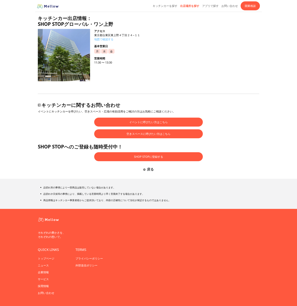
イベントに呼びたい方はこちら (148, 122)
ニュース (43, 265)
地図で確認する (103, 39)
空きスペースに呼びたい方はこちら (148, 134)
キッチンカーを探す (165, 6)
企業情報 (43, 272)
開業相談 (250, 6)
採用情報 (43, 286)
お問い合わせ (229, 6)
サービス (43, 279)
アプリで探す (210, 6)
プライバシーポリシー (89, 258)
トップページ (46, 258)
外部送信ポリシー (86, 265)
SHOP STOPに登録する (148, 157)
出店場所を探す (189, 6)
